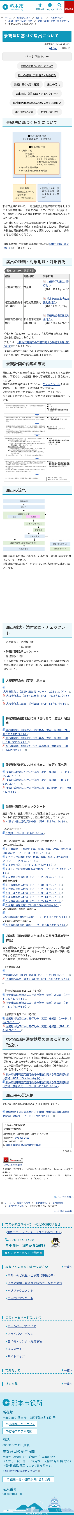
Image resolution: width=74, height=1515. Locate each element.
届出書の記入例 (24, 112)
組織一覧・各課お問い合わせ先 (30, 1479)
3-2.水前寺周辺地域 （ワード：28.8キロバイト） (33, 889)
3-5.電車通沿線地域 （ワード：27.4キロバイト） (33, 901)
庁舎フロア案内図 (20, 1431)
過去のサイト (16, 1349)
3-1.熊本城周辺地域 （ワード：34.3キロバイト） (33, 885)
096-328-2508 (22, 1137)
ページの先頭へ (65, 1197)
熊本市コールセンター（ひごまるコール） (34, 1232)
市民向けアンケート (20, 1298)
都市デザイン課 (16, 1206)
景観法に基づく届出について (37, 66)
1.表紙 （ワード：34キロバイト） (24, 833)
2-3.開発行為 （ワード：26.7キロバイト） (29, 865)
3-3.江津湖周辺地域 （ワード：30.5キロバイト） (33, 893)
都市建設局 (41, 1203)
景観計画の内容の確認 (26, 84)
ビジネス (40, 18)
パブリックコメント (20, 1290)
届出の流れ (53, 84)
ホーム (8, 18)
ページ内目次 (35, 56)
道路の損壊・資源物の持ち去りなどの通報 (35, 1283)
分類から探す (23, 18)
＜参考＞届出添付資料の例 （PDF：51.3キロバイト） (35, 821)
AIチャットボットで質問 (24, 1253)
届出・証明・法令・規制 (20, 21)
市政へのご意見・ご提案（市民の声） (32, 1275)
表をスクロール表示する (20, 270)
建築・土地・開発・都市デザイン (54, 21)
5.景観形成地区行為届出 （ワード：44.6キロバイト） (35, 925)
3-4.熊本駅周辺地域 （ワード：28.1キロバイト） (33, 897)
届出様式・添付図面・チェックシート (37, 93)
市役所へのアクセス (22, 1424)
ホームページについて (22, 1326)
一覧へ (68, 1266)
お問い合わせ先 (50, 112)
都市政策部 (57, 1203)
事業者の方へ (56, 18)
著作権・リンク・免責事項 (25, 1341)
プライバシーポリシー (22, 1334)
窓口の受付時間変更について (21, 1471)
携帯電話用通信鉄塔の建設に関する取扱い (37, 103)
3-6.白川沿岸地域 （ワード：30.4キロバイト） (32, 905)
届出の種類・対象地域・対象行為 (37, 75)
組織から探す (23, 1203)
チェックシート (51, 384)
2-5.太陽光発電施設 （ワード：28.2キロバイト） (33, 877)
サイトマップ (16, 1356)
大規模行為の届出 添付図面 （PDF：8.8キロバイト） (36, 703)
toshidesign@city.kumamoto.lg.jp (23, 1144)
